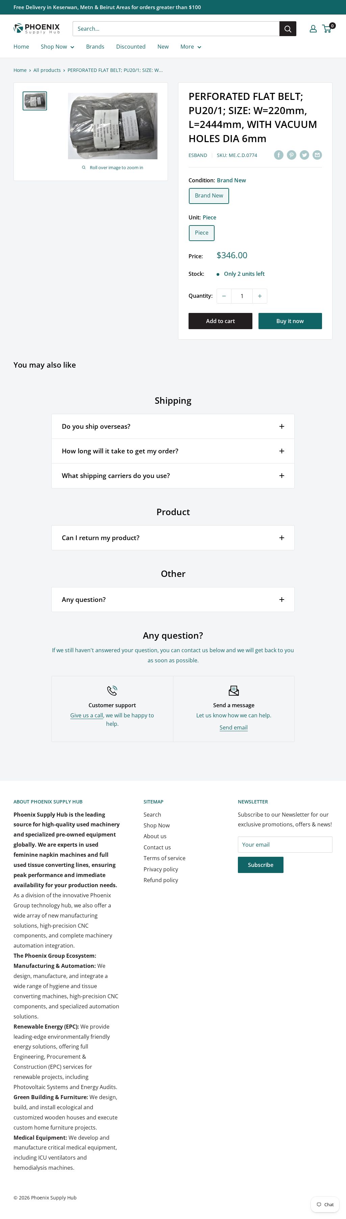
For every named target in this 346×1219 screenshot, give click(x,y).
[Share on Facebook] (278, 155)
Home (21, 46)
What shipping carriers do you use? (116, 475)
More (187, 46)
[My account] (313, 28)
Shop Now (54, 46)
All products (47, 70)
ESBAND (198, 155)
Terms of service (165, 858)
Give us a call (86, 715)
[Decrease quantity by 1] (224, 296)
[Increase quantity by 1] (260, 296)
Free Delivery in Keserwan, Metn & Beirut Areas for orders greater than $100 (107, 7)
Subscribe (260, 865)
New (163, 46)
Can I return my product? (101, 537)
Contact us (157, 847)
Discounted (131, 46)
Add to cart (220, 321)
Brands (95, 46)
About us (155, 836)
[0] (327, 29)
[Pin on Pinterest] (291, 155)
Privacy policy (161, 869)
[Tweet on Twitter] (304, 155)
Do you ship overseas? (96, 426)
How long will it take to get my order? (120, 451)
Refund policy (161, 880)
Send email (234, 727)
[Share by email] (317, 155)
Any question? (84, 599)
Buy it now (290, 321)
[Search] (287, 28)
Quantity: (201, 295)
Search (152, 814)
